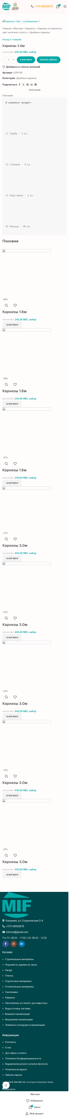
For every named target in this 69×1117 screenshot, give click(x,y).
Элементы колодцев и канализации (25, 1025)
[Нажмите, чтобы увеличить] (6, 1085)
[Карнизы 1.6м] (26, 273)
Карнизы (30, 28)
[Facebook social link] (19, 85)
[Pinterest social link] (28, 85)
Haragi (8, 970)
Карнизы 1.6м (14, 312)
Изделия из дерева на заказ (21, 964)
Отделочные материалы (18, 981)
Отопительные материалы (19, 986)
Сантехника (11, 992)
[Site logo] (10, 6)
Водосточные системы (17, 1008)
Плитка (9, 975)
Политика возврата (16, 1069)
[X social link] (23, 85)
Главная (6, 28)
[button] (12, 324)
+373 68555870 (44, 6)
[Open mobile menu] (65, 6)
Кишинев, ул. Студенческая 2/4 (24, 920)
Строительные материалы (19, 959)
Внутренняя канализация (19, 1019)
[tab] (34, 90)
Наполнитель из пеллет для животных (26, 1003)
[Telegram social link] (36, 85)
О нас (8, 1047)
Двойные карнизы (40, 32)
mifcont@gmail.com (17, 932)
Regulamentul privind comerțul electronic (26, 1064)
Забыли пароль (13, 1074)
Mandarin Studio (46, 1082)
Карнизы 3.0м (14, 545)
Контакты (10, 1042)
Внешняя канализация (17, 1014)
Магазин (18, 28)
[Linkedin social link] (32, 85)
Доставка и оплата (15, 1053)
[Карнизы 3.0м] (26, 508)
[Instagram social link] (13, 944)
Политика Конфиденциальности (23, 1058)
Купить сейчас (48, 59)
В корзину (26, 59)
